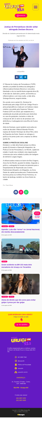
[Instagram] (21, 192)
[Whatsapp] (26, 192)
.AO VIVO (37, 216)
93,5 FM (37, 217)
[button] (36, 7)
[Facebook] (15, 192)
